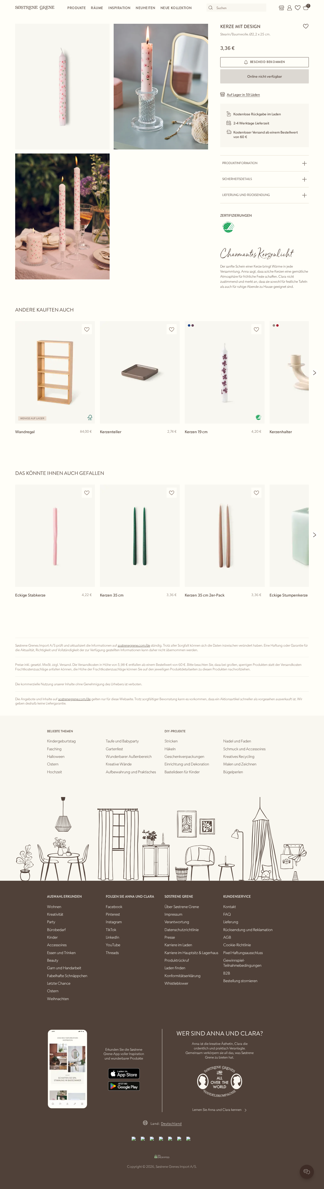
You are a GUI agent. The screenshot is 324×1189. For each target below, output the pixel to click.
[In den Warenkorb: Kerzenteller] (174, 439)
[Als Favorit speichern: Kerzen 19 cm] (256, 329)
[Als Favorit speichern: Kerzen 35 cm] (171, 492)
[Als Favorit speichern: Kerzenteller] (171, 329)
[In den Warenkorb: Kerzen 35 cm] (174, 603)
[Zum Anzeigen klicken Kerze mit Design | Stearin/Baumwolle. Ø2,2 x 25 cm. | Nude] (62, 86)
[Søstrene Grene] (35, 7)
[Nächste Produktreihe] (314, 372)
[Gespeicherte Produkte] (298, 8)
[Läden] (281, 8)
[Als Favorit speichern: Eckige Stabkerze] (86, 492)
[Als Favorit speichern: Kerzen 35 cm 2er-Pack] (256, 492)
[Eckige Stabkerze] (55, 536)
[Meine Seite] (290, 8)
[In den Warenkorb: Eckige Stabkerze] (89, 603)
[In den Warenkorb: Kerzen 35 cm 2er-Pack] (258, 603)
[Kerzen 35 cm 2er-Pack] (225, 536)
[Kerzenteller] (140, 372)
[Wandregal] (55, 372)
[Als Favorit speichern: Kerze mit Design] (306, 26)
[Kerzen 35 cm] (140, 536)
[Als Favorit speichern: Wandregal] (86, 329)
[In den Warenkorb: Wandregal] (89, 439)
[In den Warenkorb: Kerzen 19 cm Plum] (258, 439)
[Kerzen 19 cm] (225, 372)
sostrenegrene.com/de (134, 645)
